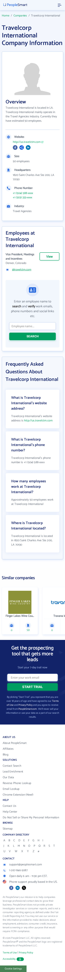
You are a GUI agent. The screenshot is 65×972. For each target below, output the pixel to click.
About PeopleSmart (15, 743)
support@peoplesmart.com (25, 864)
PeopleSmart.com (27, 709)
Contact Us (9, 806)
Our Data (8, 777)
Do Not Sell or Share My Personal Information (31, 817)
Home (5, 15)
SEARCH (33, 336)
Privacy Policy (25, 705)
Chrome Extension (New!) (18, 794)
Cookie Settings (13, 968)
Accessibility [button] (9, 959)
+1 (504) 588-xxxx (23, 193)
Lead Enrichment (13, 771)
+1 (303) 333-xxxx (22, 197)
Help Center (10, 811)
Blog (5, 754)
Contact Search (12, 765)
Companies (20, 15)
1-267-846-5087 (18, 870)
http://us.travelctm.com (27, 142)
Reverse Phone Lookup (17, 783)
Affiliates (8, 748)
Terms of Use (10, 953)
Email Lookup (11, 789)
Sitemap (7, 828)
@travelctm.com (21, 270)
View (49, 256)
